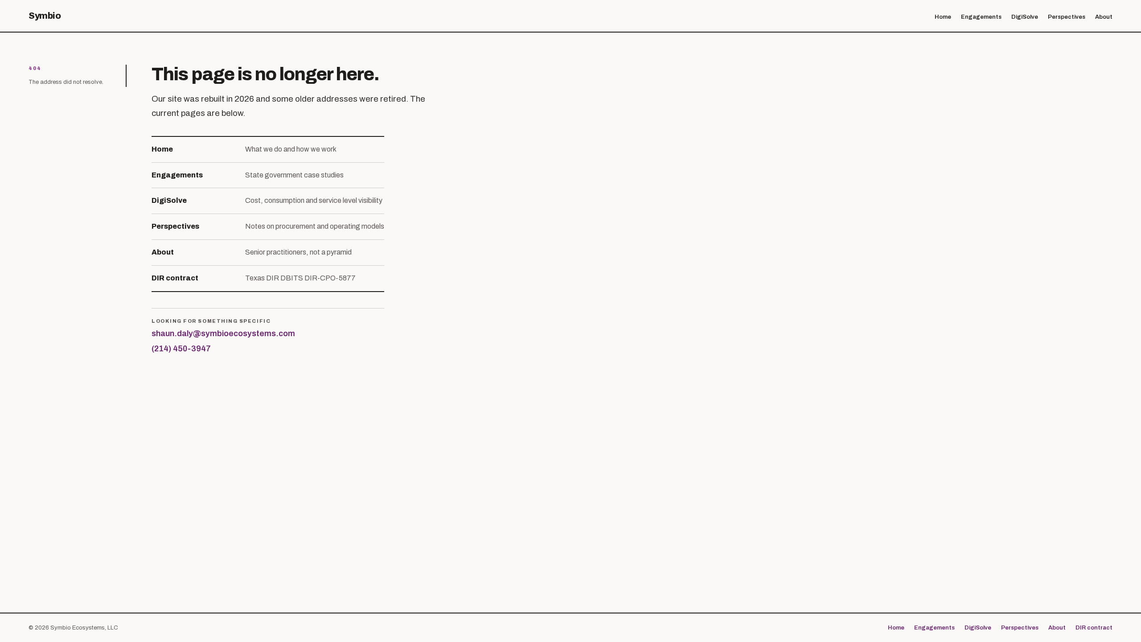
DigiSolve (1024, 17)
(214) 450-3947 (181, 348)
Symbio (45, 16)
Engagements (981, 17)
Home (943, 17)
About (1103, 17)
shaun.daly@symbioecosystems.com (223, 333)
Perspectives (1066, 17)
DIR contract (1093, 628)
